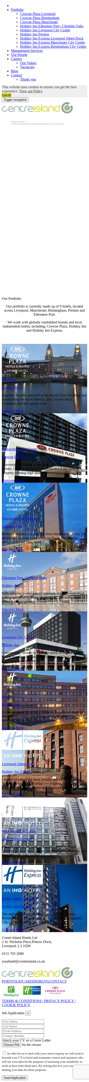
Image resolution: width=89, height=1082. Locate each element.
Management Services (27, 51)
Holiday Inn (10, 586)
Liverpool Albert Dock (18, 764)
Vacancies (27, 67)
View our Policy (31, 91)
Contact (16, 75)
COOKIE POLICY (16, 1005)
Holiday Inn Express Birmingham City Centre (53, 46)
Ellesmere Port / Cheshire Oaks (24, 578)
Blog (14, 71)
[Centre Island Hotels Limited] (37, 112)
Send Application (15, 1077)
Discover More (13, 411)
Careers (16, 59)
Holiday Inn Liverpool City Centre (45, 30)
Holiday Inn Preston (34, 34)
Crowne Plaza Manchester (39, 22)
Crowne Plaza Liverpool (37, 14)
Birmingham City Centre (19, 449)
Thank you (28, 79)
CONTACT (58, 981)
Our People (19, 55)
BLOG (44, 981)
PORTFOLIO (12, 981)
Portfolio (17, 10)
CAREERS (30, 981)
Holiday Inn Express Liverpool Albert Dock (52, 38)
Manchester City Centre (19, 518)
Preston (7, 697)
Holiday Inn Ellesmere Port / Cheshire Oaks (51, 26)
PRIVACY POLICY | (60, 1001)
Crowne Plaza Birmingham (39, 18)
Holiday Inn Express (16, 772)
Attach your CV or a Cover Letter (26, 1040)
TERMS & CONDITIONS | (23, 1001)
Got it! (6, 95)
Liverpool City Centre (18, 637)
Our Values (28, 63)
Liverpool (9, 380)
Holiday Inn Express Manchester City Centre (52, 42)
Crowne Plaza (12, 387)
